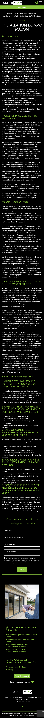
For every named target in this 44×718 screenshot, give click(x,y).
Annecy (10, 670)
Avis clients (22, 7)
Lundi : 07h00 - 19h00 (22, 702)
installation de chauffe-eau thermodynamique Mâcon (17, 645)
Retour (22, 20)
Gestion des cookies (27, 716)
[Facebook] (22, 706)
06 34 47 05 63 (36, 2)
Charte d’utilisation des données (28, 714)
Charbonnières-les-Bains (16, 667)
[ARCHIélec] (12, 3)
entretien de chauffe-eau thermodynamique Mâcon (16, 650)
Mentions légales (8, 714)
